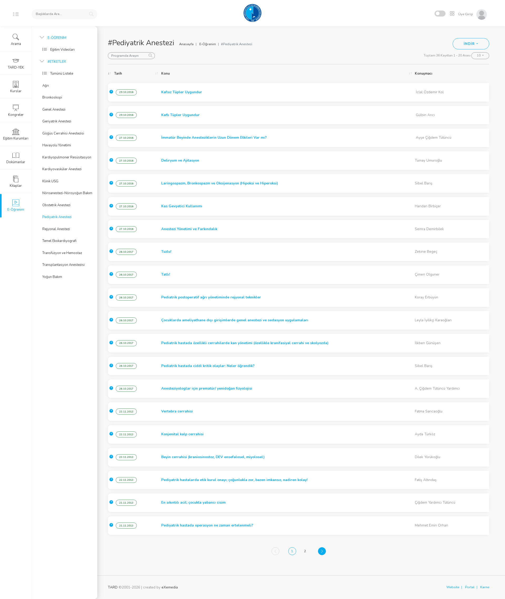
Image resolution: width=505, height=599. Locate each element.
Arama (16, 44)
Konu (165, 73)
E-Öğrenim (207, 44)
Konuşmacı (423, 73)
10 (479, 55)
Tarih (118, 73)
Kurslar (16, 91)
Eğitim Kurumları (15, 138)
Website (452, 587)
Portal (469, 587)
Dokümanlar (15, 162)
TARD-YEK (16, 67)
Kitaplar (16, 185)
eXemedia (169, 587)
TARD (113, 587)
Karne (484, 587)
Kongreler (16, 114)
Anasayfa (186, 44)
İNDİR (470, 44)
